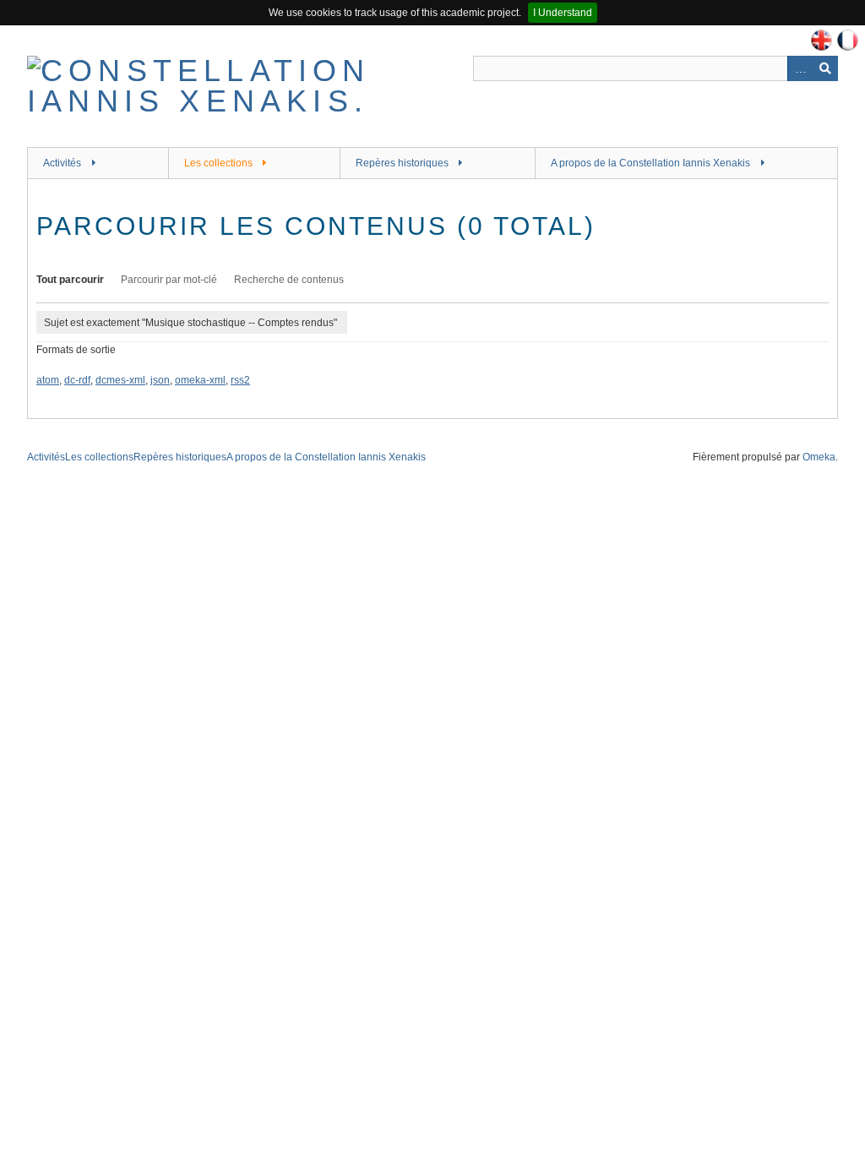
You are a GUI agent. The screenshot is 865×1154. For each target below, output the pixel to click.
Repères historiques (402, 163)
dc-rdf (77, 380)
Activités (62, 163)
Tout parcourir (70, 280)
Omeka (818, 457)
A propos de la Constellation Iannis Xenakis (650, 163)
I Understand (562, 13)
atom (47, 380)
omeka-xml (200, 380)
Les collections (218, 163)
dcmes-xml (120, 380)
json (160, 380)
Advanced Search (800, 68)
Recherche (825, 68)
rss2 (240, 380)
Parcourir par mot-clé (169, 280)
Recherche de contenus (289, 280)
